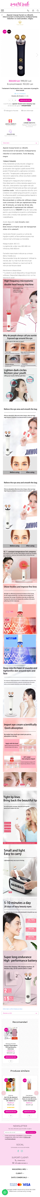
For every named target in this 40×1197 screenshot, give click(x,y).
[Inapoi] (1, 15)
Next (37, 55)
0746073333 (21, 1160)
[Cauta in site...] (38, 10)
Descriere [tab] (6, 143)
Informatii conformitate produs (12, 1009)
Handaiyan (29, 1095)
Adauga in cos (25, 100)
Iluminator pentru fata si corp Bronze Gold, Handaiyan (29, 1098)
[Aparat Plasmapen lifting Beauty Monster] (10, 1034)
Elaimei (10, 1095)
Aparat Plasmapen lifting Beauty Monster (10, 1047)
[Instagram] (22, 1151)
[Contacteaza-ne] (28, 10)
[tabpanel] (20, 53)
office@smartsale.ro (21, 1163)
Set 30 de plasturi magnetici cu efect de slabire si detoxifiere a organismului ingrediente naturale (10, 1098)
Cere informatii (28, 110)
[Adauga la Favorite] (11, 1061)
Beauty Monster (11, 1043)
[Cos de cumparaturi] (33, 10)
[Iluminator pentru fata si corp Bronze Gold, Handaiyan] (29, 1084)
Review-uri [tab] (7, 1013)
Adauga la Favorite (11, 110)
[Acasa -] (20, 4)
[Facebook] (18, 1151)
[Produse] (2, 11)
